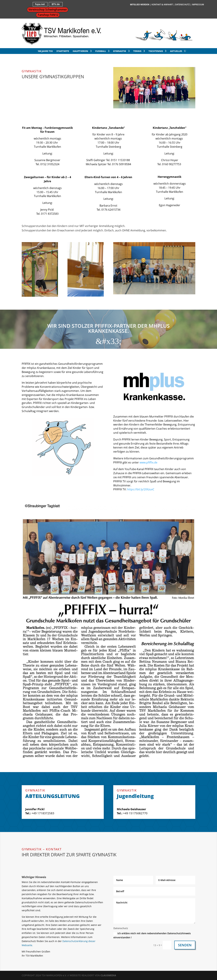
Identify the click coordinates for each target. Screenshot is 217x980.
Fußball (100, 51)
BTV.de (56, 4)
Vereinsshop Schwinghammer (47, 9)
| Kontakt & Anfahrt (161, 4)
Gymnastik (119, 51)
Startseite (62, 51)
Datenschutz (182, 4)
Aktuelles (176, 51)
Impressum (198, 4)
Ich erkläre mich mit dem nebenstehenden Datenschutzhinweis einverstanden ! (152, 935)
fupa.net (40, 4)
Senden (185, 945)
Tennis (137, 51)
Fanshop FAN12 (48, 15)
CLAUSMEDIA (108, 975)
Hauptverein (80, 51)
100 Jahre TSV (45, 51)
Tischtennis (156, 51)
